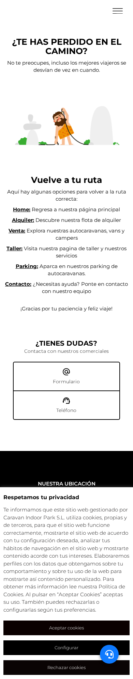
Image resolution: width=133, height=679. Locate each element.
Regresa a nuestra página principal (66, 209)
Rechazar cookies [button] (66, 667)
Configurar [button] (66, 647)
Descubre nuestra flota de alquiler (66, 220)
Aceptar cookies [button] (66, 627)
